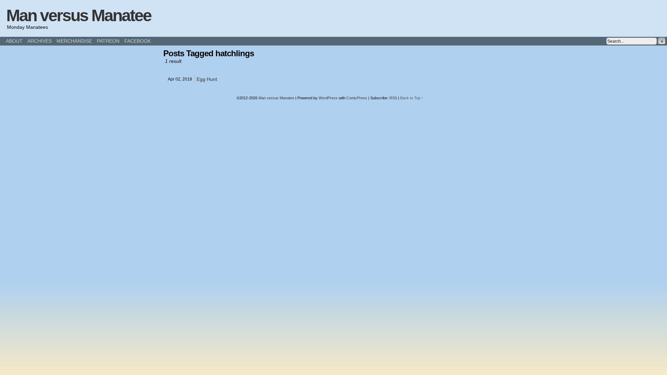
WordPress (328, 98)
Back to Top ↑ (411, 98)
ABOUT (14, 41)
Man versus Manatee (78, 15)
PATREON (108, 41)
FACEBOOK (137, 41)
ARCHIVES (39, 41)
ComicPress (356, 98)
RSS (393, 98)
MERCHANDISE (74, 41)
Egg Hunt (207, 79)
